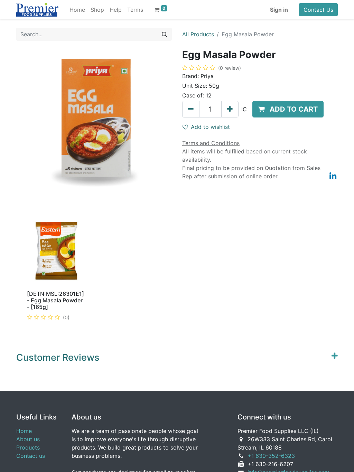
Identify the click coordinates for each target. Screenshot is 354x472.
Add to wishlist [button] (210, 126)
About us (28, 439)
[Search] (164, 34)
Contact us (30, 455)
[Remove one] (190, 109)
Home (24, 430)
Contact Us (318, 9)
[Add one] (230, 109)
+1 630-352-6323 (271, 455)
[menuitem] (77, 10)
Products (28, 447)
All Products (198, 34)
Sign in (279, 9)
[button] (288, 109)
